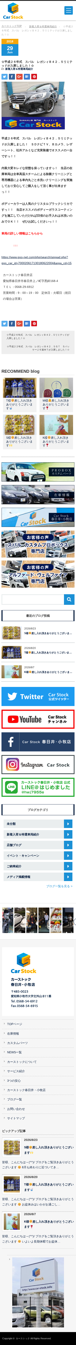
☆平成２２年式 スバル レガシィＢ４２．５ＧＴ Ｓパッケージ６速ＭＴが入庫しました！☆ (38, 348)
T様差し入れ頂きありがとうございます (19, 404)
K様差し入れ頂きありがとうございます (56, 441)
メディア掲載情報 (18, 876)
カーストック (23, 1338)
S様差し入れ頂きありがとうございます (19, 441)
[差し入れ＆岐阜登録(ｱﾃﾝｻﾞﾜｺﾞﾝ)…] (55, 920)
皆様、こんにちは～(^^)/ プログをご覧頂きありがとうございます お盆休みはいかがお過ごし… (38, 1202)
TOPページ (14, 1024)
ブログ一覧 (14, 1099)
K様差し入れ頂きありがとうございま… (48, 672)
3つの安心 (14, 1080)
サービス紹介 (16, 1071)
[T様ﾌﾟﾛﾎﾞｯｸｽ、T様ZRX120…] (7, 920)
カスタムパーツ (17, 1043)
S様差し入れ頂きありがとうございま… (48, 633)
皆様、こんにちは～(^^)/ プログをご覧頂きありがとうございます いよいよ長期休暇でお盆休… (38, 1239)
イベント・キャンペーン (23, 855)
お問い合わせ (16, 1109)
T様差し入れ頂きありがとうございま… (48, 652)
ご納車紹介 (14, 866)
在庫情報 (13, 1033)
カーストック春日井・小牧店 (26, 1090)
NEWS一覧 (14, 1052)
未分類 (11, 823)
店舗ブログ (14, 845)
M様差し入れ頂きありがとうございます (56, 404)
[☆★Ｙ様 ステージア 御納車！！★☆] (43, 920)
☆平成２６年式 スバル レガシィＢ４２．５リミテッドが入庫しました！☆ (38, 336)
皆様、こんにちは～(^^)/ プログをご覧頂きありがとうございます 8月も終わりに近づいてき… (38, 1165)
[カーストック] (18, 11)
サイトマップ (16, 1118)
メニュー (68, 10)
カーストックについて (22, 1061)
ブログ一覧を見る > (59, 886)
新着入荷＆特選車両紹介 (43, 26)
